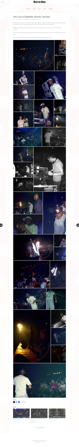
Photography (35, 19)
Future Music (15, 32)
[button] (33, 55)
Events (28, 19)
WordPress (43, 441)
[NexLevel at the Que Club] (57, 413)
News (39, 8)
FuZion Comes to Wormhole (18, 418)
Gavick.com (46, 440)
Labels (44, 8)
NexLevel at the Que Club (54, 418)
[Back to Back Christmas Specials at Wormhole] (39, 413)
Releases (28, 8)
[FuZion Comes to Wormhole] (21, 413)
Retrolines (38, 19)
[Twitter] (38, 427)
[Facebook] (41, 427)
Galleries (50, 8)
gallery (14, 34)
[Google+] (43, 427)
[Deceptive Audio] (39, 2)
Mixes (34, 8)
